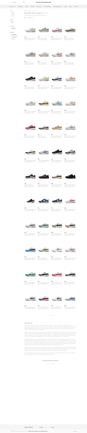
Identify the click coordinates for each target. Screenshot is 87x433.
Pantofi (25, 10)
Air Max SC (14, 28)
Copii (12, 15)
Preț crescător (14, 37)
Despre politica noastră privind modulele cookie (38, 431)
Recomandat (14, 34)
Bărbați (13, 12)
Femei (13, 14)
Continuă (75, 431)
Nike (12, 22)
